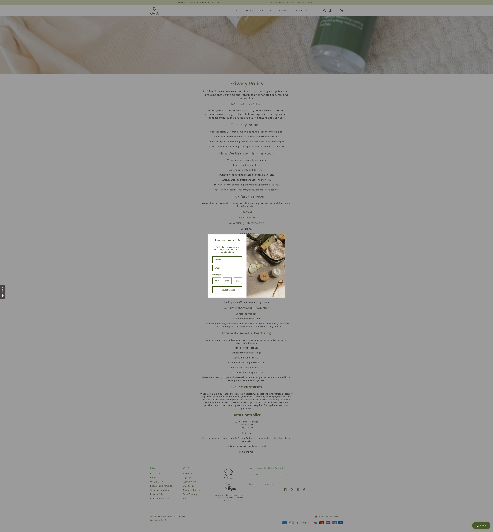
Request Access (227, 290)
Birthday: (216, 274)
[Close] (282, 237)
